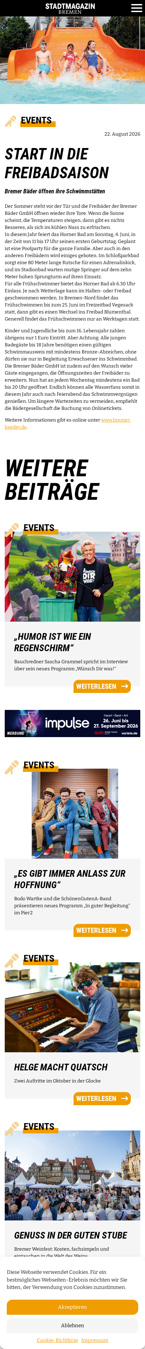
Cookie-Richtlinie (57, 1340)
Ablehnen (72, 1325)
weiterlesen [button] (96, 686)
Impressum (94, 1340)
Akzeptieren (72, 1307)
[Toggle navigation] (137, 8)
